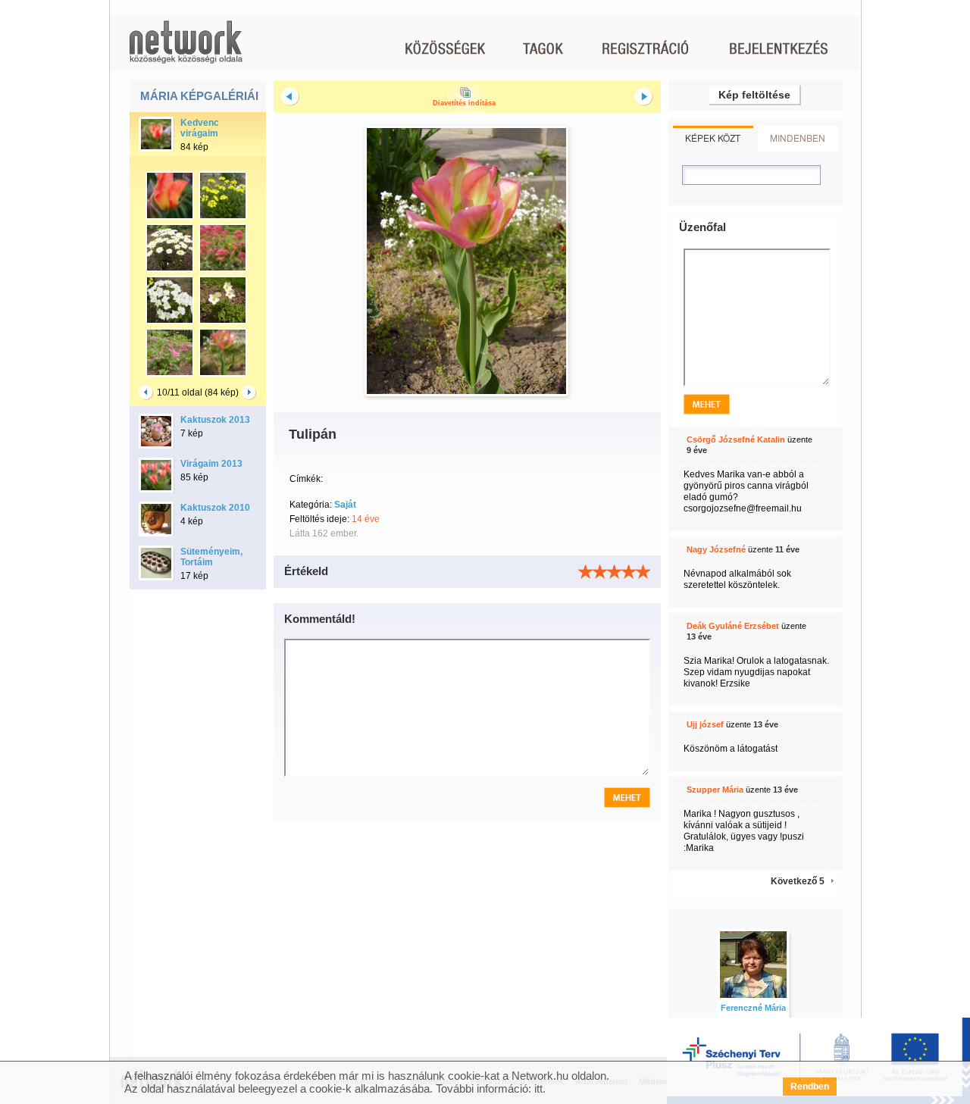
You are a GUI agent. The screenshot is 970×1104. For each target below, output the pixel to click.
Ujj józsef (705, 724)
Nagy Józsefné (716, 549)
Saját (345, 504)
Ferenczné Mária (753, 1007)
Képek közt (712, 137)
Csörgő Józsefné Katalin (736, 439)
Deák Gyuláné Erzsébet (733, 625)
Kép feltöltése (754, 95)
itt (538, 1088)
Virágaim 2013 (211, 463)
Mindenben (797, 137)
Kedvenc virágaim (199, 128)
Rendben (809, 1086)
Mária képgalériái (199, 95)
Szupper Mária (715, 789)
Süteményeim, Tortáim (211, 557)
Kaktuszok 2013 (215, 419)
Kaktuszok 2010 (215, 507)
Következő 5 (797, 881)
